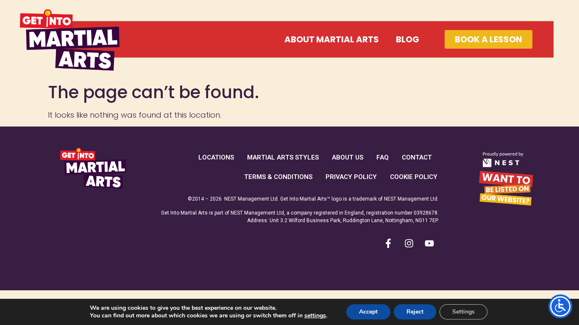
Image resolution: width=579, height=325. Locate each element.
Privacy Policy (351, 177)
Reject (414, 312)
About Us (347, 157)
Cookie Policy (413, 177)
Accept (368, 312)
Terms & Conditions (278, 177)
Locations (216, 157)
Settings (463, 312)
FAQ (382, 157)
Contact (417, 157)
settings (315, 315)
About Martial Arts (331, 39)
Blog (407, 39)
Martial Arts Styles (283, 157)
